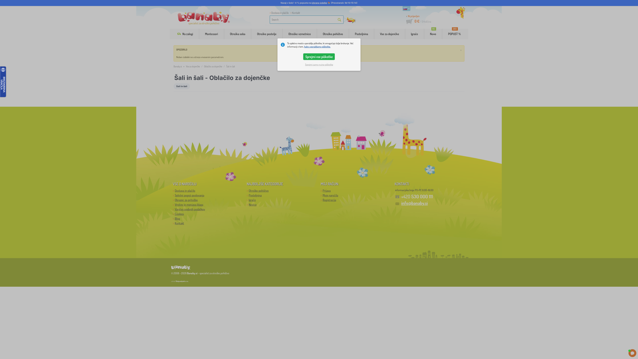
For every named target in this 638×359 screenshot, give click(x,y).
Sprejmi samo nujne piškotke (319, 64)
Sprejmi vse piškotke (319, 57)
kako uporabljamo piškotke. (317, 46)
